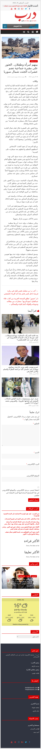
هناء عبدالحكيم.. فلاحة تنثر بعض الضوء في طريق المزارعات (22, 519)
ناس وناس (18, 576)
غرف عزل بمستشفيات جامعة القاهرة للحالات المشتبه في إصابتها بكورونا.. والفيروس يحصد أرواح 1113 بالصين (21, 401)
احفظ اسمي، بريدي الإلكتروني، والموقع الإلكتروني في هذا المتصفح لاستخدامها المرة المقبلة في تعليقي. (20, 492)
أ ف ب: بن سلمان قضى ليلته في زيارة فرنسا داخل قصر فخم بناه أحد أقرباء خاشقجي (21, 292)
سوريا (23, 77)
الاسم (36, 452)
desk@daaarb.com (31, 687)
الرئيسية (30, 576)
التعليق (36, 424)
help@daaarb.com (31, 689)
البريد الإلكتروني (32, 464)
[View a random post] (24, 32)
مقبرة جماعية (10, 77)
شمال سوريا (18, 77)
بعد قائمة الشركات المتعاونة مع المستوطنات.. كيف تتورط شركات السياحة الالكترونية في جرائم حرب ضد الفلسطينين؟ (21, 338)
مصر (24, 576)
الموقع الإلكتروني (33, 476)
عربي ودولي (34, 61)
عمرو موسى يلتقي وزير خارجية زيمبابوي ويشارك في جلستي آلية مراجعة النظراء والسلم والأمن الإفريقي (20, 369)
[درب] (37, 32)
